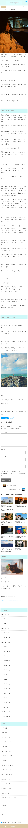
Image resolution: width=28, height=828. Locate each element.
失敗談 (4, 760)
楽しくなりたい (7, 774)
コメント (4, 432)
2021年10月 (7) (6, 660)
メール (3, 456)
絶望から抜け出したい (9, 798)
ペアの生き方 (5, 418)
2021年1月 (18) (6, 702)
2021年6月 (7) (5, 679)
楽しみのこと (6, 779)
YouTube (4, 814)
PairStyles (13, 826)
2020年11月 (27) (6, 712)
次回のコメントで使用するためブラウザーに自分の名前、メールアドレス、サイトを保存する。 (13, 473)
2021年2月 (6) (5, 698)
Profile (4, 728)
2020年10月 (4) (6, 716)
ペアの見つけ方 (7, 756)
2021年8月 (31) (6, 670)
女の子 (11, 418)
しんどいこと (6, 737)
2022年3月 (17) (6, 637)
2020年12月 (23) (6, 707)
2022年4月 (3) (5, 632)
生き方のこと (6, 788)
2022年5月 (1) (5, 628)
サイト (3, 464)
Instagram (4, 805)
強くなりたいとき (7, 765)
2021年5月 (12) (6, 684)
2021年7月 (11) (6, 674)
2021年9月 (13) (6, 665)
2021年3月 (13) (6, 693)
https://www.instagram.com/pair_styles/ (11, 600)
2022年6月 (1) (5, 623)
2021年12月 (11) (6, 651)
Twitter (3, 810)
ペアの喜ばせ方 (7, 742)
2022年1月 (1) (5, 646)
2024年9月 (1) (5, 614)
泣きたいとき (6, 784)
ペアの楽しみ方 (7, 746)
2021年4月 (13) (6, 688)
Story (4, 732)
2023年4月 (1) (5, 618)
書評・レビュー (7, 770)
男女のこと (6, 793)
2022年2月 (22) (6, 642)
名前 (3, 449)
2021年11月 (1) (6, 656)
